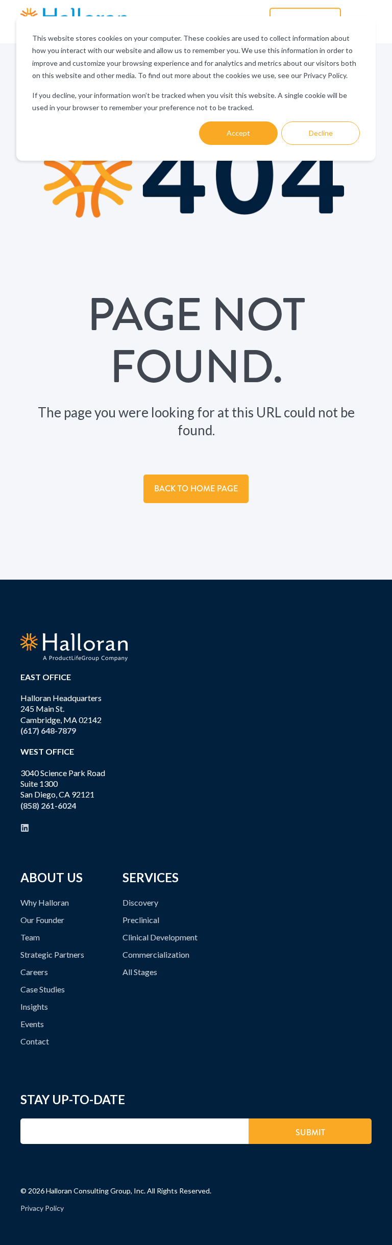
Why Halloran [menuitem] (44, 902)
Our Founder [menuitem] (42, 920)
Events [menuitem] (32, 1024)
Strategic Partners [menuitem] (52, 954)
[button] (374, 1227)
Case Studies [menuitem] (42, 989)
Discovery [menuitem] (140, 902)
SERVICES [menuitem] (150, 878)
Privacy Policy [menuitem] (42, 1208)
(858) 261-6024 (48, 805)
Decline (321, 133)
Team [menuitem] (30, 937)
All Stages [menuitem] (139, 972)
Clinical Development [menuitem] (160, 937)
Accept (238, 133)
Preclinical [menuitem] (140, 920)
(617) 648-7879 (48, 730)
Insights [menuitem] (34, 1006)
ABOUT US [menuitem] (51, 878)
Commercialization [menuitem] (155, 954)
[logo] (74, 647)
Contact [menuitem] (34, 1041)
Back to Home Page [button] (196, 488)
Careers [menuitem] (34, 972)
